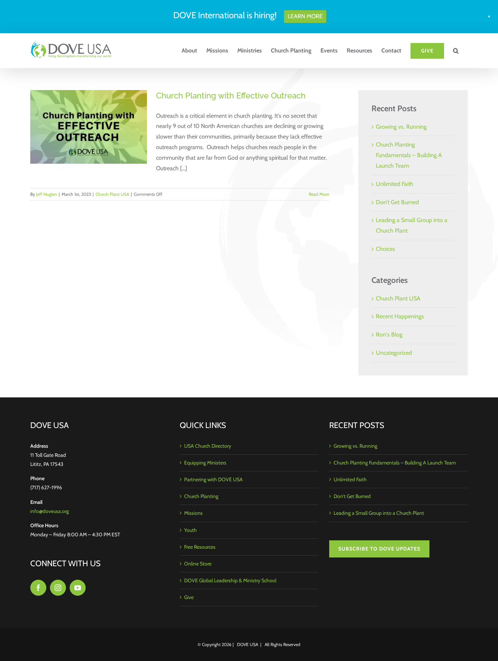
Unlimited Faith (394, 183)
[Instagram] (58, 588)
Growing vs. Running (401, 126)
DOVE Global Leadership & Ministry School (230, 580)
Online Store (197, 563)
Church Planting (201, 496)
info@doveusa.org (49, 511)
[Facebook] (38, 588)
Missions (193, 513)
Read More (319, 194)
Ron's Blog (389, 334)
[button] (456, 50)
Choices (385, 248)
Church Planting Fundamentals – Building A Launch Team (409, 155)
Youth (190, 530)
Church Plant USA (112, 194)
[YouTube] (78, 588)
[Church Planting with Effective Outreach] (88, 127)
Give (189, 597)
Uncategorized (394, 352)
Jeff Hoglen (46, 194)
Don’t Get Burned (397, 202)
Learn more (305, 16)
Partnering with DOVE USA (213, 479)
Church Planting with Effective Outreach (231, 95)
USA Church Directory (207, 446)
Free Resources (199, 547)
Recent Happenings (400, 316)
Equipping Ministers (205, 462)
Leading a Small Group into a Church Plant (379, 513)
